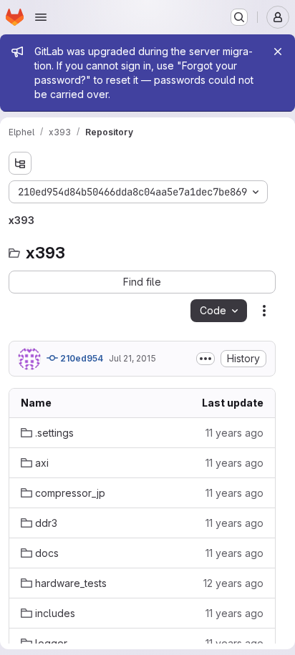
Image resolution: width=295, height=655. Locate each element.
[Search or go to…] (239, 17)
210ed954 (80, 358)
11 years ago (234, 433)
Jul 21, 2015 (132, 358)
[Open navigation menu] (40, 17)
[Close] (277, 51)
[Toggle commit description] (205, 358)
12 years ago (233, 583)
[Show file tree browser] (20, 163)
